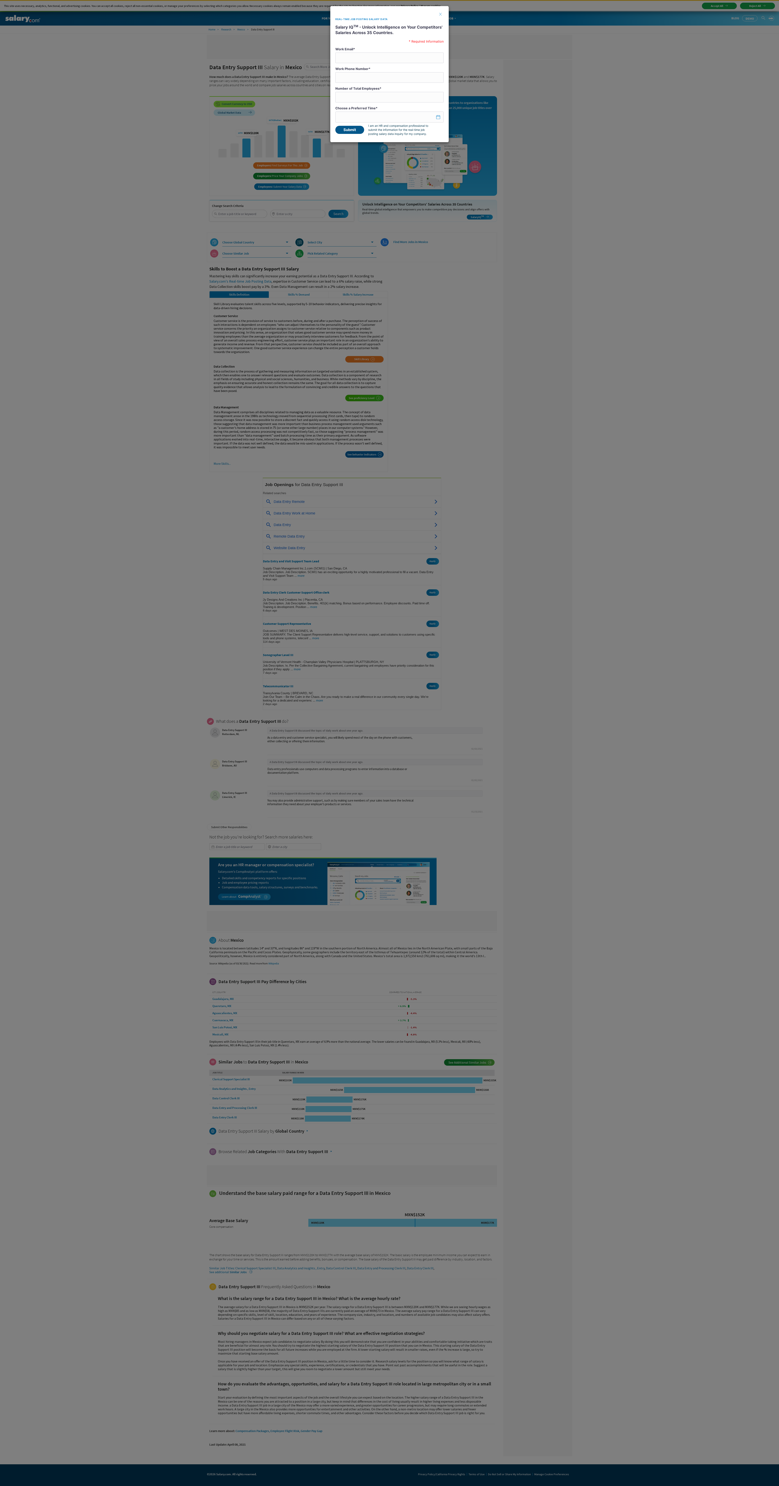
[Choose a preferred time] (389, 117)
